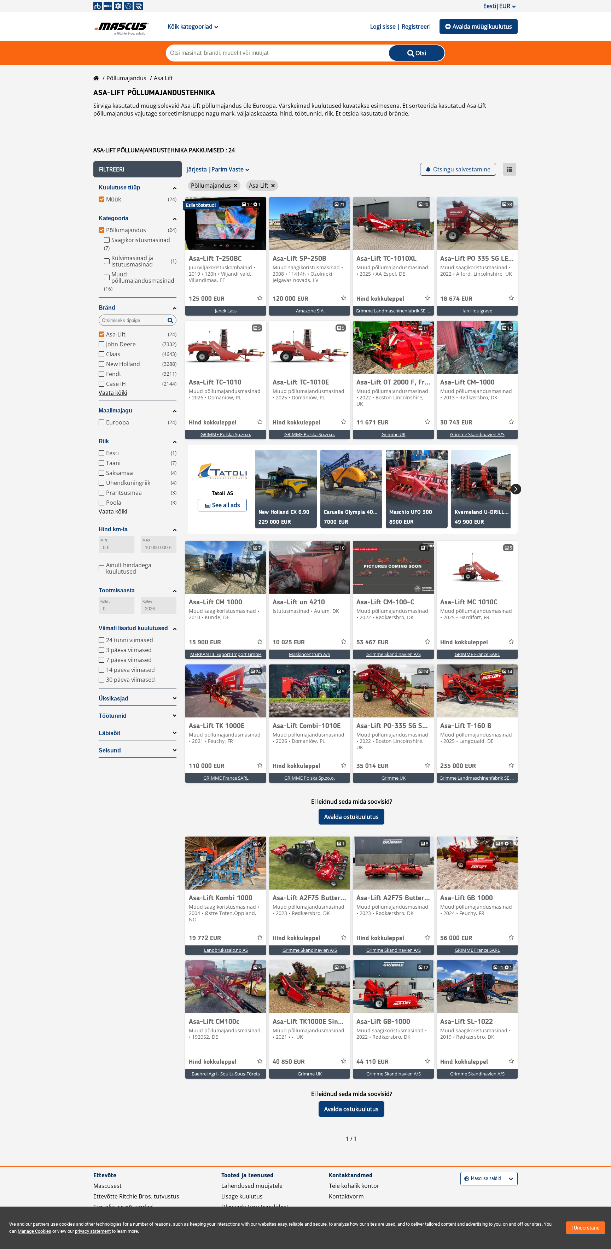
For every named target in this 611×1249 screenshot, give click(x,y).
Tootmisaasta (117, 590)
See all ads (226, 505)
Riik (104, 441)
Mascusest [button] (107, 1186)
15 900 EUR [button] (205, 642)
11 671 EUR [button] (372, 423)
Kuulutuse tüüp (119, 187)
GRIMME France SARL (477, 654)
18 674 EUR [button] (456, 299)
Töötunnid (113, 716)
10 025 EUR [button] (289, 642)
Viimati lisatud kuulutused (133, 628)
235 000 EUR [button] (458, 766)
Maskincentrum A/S (309, 654)
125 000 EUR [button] (207, 299)
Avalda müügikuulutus (482, 26)
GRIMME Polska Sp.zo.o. (225, 434)
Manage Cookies (34, 1231)
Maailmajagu (115, 410)
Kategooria (113, 218)
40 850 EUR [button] (289, 1062)
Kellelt (105, 601)
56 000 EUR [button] (456, 938)
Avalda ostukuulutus (351, 817)
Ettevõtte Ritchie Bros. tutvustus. (137, 1196)
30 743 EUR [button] (456, 423)
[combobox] (465, 1179)
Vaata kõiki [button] (113, 393)
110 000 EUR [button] (207, 766)
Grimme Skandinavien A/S (477, 434)
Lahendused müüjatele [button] (252, 1186)
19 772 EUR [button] (205, 938)
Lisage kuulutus (242, 1196)
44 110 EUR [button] (372, 1062)
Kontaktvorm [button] (346, 1196)
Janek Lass (226, 310)
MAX (146, 540)
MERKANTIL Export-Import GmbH (226, 654)
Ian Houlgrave (477, 310)
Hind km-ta (113, 529)
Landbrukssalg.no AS (226, 950)
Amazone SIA (310, 310)
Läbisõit (109, 733)
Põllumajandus (126, 78)
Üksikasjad (113, 699)
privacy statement (93, 1231)
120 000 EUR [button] (290, 299)
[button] (137, 169)
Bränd (107, 308)
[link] (225, 223)
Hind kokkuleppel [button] (380, 299)
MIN (103, 540)
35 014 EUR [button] (372, 766)
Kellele (147, 601)
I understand (585, 1228)
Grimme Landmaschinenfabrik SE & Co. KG (400, 310)
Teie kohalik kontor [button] (354, 1186)
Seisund (110, 750)
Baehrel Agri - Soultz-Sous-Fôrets (226, 1074)
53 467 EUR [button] (372, 642)
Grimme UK (394, 434)
